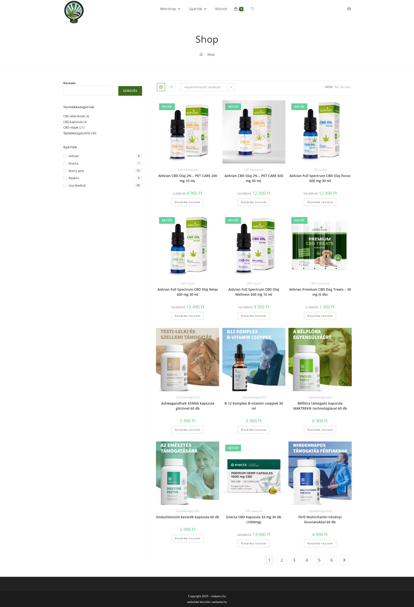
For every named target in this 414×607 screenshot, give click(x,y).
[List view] (171, 87)
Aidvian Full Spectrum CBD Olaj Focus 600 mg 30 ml (320, 178)
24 (342, 87)
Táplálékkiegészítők (188, 397)
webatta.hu (219, 602)
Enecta (73, 163)
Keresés (69, 83)
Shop (211, 54)
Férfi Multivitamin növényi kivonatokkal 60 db (320, 519)
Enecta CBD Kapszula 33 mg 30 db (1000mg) (253, 519)
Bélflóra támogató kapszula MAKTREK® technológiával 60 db (320, 406)
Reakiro (74, 178)
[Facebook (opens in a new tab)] (349, 9)
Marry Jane (76, 171)
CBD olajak (320, 170)
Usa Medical (77, 185)
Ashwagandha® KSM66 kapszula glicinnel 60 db (187, 406)
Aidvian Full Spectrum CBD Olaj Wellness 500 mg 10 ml (253, 292)
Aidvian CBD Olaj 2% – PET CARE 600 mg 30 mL (253, 178)
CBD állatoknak (187, 170)
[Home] (201, 54)
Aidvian (74, 156)
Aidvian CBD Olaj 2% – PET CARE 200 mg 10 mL (187, 178)
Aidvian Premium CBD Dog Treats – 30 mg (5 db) (320, 292)
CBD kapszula (253, 511)
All (348, 87)
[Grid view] (161, 87)
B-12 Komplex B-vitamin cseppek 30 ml (253, 406)
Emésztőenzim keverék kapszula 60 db (187, 517)
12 (336, 87)
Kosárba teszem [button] (187, 202)
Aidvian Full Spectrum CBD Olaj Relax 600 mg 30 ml (187, 292)
